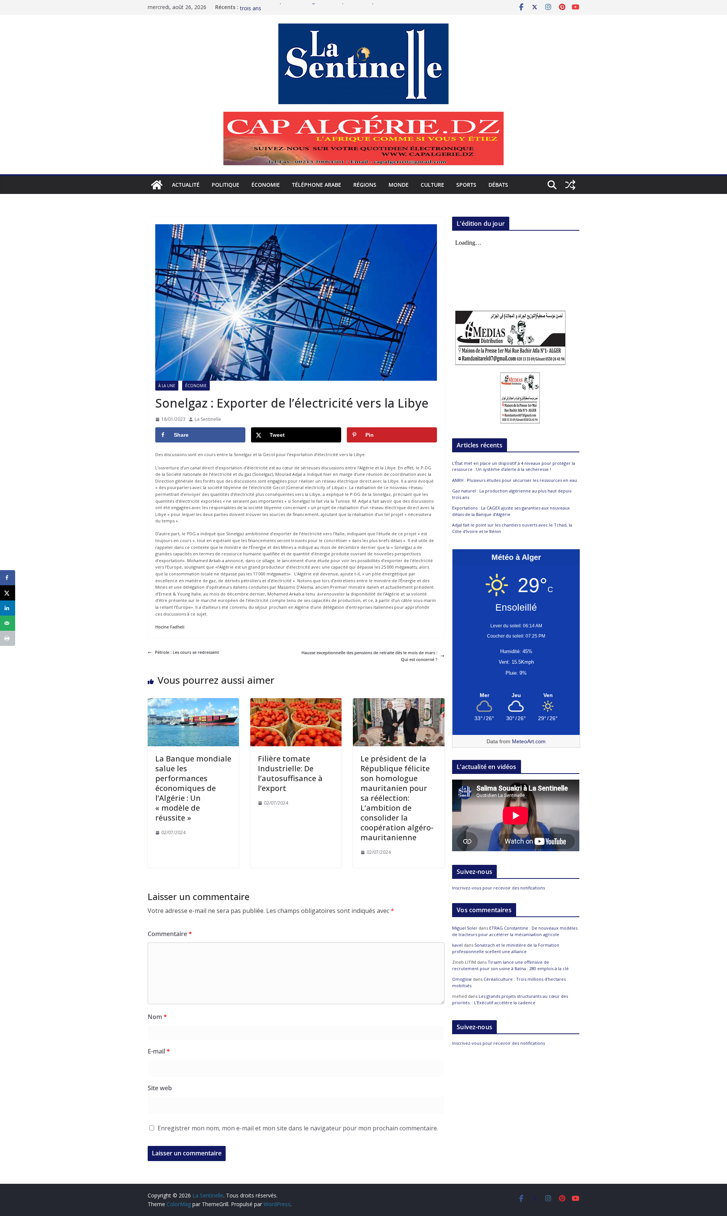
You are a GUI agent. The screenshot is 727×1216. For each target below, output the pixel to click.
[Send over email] (7, 623)
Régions (364, 184)
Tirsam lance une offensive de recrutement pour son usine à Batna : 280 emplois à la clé (510, 965)
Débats (498, 184)
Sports (466, 184)
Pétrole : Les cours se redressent (187, 652)
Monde (398, 184)
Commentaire (170, 934)
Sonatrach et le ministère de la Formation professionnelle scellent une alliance (505, 948)
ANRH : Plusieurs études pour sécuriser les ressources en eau (514, 480)
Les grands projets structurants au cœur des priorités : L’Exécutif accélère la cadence (510, 999)
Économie (265, 184)
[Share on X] (7, 592)
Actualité (186, 184)
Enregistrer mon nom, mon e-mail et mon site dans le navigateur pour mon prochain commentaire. (298, 1128)
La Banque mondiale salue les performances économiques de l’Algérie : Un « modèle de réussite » (193, 788)
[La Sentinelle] (157, 185)
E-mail (159, 1051)
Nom (157, 1017)
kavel (457, 945)
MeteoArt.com (529, 741)
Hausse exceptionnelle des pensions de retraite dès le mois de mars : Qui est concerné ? (369, 656)
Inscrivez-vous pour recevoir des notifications (498, 888)
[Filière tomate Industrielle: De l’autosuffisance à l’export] (296, 701)
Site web (160, 1088)
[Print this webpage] (7, 638)
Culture (432, 184)
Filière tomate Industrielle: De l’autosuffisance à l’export (290, 773)
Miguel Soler (464, 928)
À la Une (166, 385)
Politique (225, 184)
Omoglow (462, 979)
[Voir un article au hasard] (570, 185)
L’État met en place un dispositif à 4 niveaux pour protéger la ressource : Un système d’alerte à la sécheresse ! (513, 466)
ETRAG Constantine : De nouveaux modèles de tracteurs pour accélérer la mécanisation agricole (514, 931)
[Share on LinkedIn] (7, 608)
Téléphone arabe (316, 184)
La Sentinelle (208, 419)
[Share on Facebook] (7, 577)
